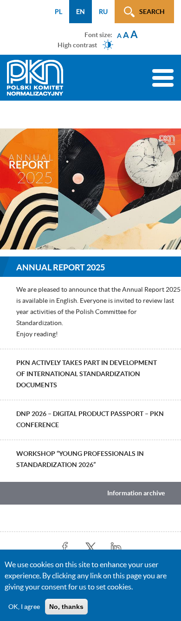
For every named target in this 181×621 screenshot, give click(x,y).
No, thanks (66, 606)
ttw (91, 548)
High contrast (77, 44)
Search (152, 11)
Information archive (136, 493)
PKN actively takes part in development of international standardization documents (86, 374)
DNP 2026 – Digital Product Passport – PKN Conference (90, 419)
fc (65, 548)
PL (58, 11)
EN (80, 11)
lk (116, 548)
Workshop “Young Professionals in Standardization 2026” (80, 459)
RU (103, 11)
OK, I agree (24, 606)
